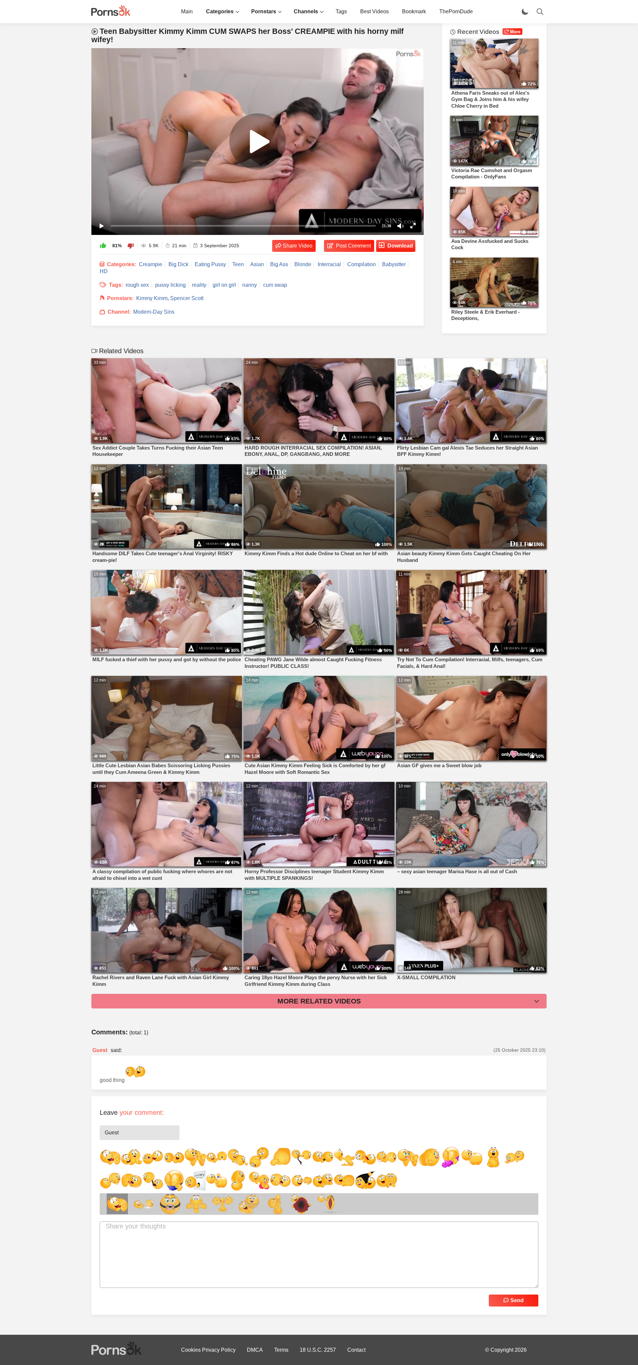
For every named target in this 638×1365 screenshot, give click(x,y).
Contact (356, 1350)
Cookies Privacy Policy (208, 1350)
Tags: (116, 285)
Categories (220, 11)
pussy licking (170, 285)
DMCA (255, 1350)
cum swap (275, 285)
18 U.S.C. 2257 (318, 1350)
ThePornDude (456, 11)
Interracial (329, 264)
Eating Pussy (210, 264)
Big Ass (279, 264)
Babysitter (394, 264)
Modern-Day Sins (153, 312)
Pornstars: (120, 298)
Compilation (361, 264)
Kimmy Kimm (151, 298)
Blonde (302, 264)
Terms (281, 1350)
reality (199, 285)
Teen (238, 264)
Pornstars (263, 11)
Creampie (150, 264)
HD (104, 271)
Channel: (119, 312)
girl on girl (224, 285)
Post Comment (353, 246)
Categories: (121, 264)
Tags (341, 11)
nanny (249, 285)
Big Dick (178, 264)
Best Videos (374, 11)
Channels (306, 11)
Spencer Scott (186, 298)
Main (187, 11)
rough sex (137, 285)
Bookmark (414, 11)
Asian (257, 264)
